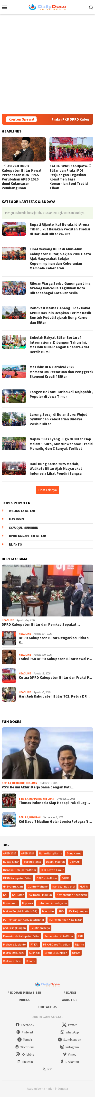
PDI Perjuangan (78, 911)
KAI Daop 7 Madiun (40, 895)
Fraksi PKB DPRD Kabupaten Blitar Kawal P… (55, 659)
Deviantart (72, 1062)
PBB (61, 911)
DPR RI (65, 878)
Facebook (27, 1025)
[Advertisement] (47, 64)
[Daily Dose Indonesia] (47, 6)
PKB (80, 936)
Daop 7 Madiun (55, 861)
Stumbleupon (72, 1040)
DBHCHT (75, 861)
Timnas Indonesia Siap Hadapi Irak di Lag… (54, 803)
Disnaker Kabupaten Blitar (19, 870)
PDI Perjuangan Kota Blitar (65, 919)
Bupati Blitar (11, 861)
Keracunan (10, 903)
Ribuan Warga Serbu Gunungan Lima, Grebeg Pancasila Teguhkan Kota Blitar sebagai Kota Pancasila (61, 288)
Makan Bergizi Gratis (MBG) (20, 911)
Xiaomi (30, 961)
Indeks (24, 1000)
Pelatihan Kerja (40, 928)
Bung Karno (74, 853)
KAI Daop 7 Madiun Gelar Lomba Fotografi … (55, 821)
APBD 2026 (27, 853)
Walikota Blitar (22, 511)
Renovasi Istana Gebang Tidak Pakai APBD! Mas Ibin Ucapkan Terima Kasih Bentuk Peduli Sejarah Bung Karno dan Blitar (60, 315)
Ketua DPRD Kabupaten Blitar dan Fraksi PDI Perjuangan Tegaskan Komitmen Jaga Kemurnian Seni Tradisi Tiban (69, 177)
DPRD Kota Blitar (47, 878)
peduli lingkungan (14, 928)
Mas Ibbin (16, 519)
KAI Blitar (18, 895)
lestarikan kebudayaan (52, 903)
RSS (50, 1069)
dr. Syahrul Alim (13, 886)
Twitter (72, 1025)
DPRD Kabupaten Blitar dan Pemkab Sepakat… (41, 624)
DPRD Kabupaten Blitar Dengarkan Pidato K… (54, 640)
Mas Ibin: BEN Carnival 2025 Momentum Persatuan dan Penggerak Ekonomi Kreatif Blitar (61, 372)
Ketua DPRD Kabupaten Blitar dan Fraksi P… (55, 677)
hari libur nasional (63, 886)
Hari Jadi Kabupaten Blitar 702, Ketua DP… (54, 696)
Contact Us (47, 1007)
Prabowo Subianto (14, 944)
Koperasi (27, 903)
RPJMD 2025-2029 (13, 953)
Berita (6, 783)
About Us (69, 1000)
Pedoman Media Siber (24, 993)
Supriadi (34, 953)
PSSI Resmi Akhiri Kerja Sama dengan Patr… (38, 787)
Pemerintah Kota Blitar (59, 936)
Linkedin (27, 1062)
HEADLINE (8, 620)
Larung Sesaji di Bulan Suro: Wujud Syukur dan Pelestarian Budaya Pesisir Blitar (58, 419)
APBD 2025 (9, 853)
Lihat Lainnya (47, 490)
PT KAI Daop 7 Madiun (56, 944)
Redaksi (70, 993)
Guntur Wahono (38, 886)
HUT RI (84, 886)
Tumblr (27, 1040)
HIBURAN (31, 783)
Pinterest (27, 1032)
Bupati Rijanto (32, 861)
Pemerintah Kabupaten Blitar (21, 936)
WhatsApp (72, 1032)
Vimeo (72, 1054)
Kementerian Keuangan (72, 895)
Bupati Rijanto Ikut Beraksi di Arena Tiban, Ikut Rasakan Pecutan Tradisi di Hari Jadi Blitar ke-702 (60, 229)
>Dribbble (27, 1054)
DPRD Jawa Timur (52, 870)
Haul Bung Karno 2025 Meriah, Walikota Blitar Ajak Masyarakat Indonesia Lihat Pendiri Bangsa (56, 469)
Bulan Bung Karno (50, 853)
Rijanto (15, 544)
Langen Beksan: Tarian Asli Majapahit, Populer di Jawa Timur (61, 394)
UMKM (76, 953)
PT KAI (34, 944)
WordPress (27, 1047)
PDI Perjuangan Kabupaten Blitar (23, 919)
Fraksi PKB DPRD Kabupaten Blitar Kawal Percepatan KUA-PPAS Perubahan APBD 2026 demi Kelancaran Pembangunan (21, 177)
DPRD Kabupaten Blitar (27, 536)
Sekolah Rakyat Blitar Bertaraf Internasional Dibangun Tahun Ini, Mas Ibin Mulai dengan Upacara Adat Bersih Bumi (59, 344)
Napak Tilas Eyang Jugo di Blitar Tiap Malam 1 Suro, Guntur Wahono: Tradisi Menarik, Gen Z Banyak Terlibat (61, 444)
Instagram (72, 1047)
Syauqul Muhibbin (23, 528)
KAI (5, 895)
